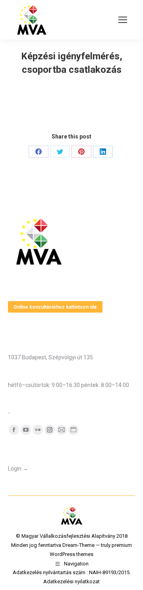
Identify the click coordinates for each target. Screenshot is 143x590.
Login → (18, 468)
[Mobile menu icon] (122, 20)
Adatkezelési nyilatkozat (71, 581)
